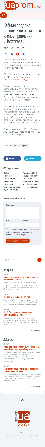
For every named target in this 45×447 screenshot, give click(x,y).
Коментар (11, 205)
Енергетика (6, 48)
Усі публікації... (36, 387)
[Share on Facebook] (12, 54)
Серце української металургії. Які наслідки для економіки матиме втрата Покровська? (21, 348)
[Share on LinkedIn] (23, 54)
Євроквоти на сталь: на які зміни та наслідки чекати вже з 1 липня (21, 278)
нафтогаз (24, 146)
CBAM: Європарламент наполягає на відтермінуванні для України (17, 313)
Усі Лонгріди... (36, 330)
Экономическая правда (16, 79)
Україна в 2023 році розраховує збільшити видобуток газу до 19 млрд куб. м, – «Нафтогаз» (30, 180)
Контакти (22, 432)
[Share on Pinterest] (17, 54)
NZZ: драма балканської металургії (17, 297)
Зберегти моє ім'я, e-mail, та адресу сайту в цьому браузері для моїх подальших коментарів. (22, 232)
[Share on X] (6, 54)
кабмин (16, 146)
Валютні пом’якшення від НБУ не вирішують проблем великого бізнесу (20, 370)
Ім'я (7, 221)
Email (25, 221)
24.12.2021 (16, 48)
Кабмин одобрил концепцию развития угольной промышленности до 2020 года (11, 181)
